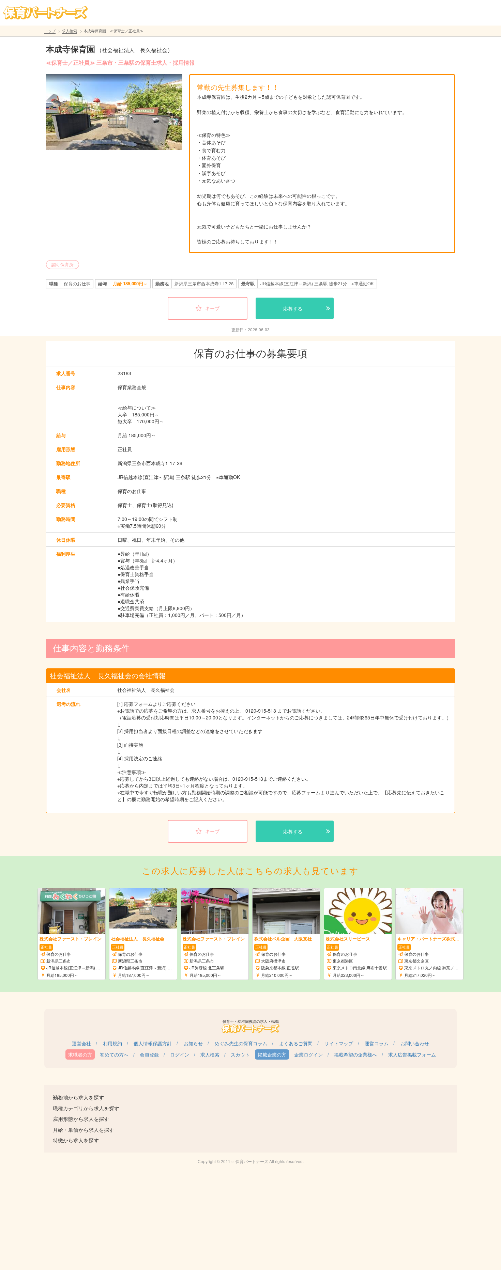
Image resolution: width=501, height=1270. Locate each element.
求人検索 (69, 30)
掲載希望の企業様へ (355, 1054)
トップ (50, 30)
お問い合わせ (414, 1043)
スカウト (240, 1054)
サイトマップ (338, 1043)
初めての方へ (114, 1054)
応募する (292, 308)
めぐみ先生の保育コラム (241, 1043)
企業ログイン (308, 1054)
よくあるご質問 (296, 1043)
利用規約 (112, 1043)
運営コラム (377, 1043)
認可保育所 (62, 264)
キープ (212, 308)
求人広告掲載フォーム (412, 1054)
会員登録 (149, 1054)
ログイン (179, 1054)
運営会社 (81, 1043)
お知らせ (193, 1043)
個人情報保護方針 (153, 1043)
